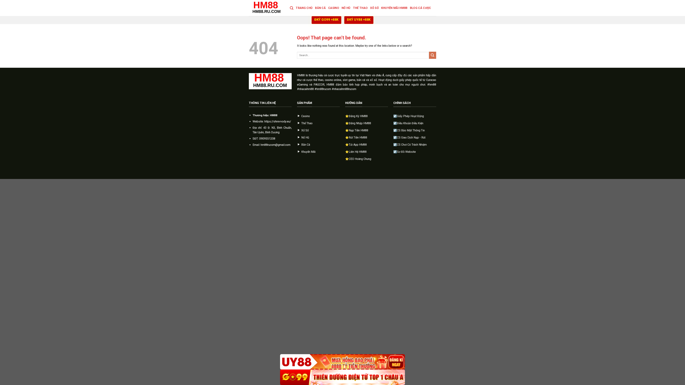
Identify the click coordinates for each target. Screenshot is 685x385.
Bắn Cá (320, 8)
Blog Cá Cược (420, 8)
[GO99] (342, 377)
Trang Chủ (304, 8)
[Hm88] (267, 8)
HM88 (301, 75)
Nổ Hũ (346, 8)
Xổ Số (374, 8)
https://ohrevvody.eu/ (277, 121)
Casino (333, 8)
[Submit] (432, 55)
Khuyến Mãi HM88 (394, 8)
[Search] (291, 8)
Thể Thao (360, 8)
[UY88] (342, 362)
